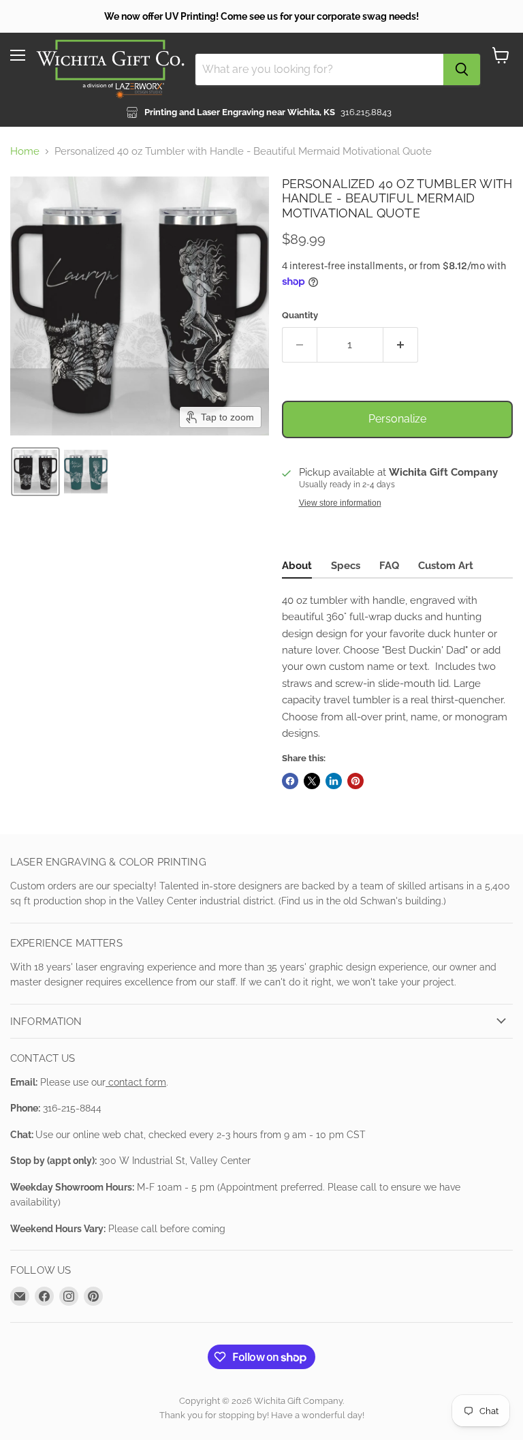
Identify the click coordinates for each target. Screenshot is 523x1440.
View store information (340, 503)
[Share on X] (312, 781)
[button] (35, 471)
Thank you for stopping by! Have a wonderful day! (261, 1415)
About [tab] (297, 566)
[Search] (461, 69)
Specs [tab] (345, 566)
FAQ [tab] (389, 566)
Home (24, 151)
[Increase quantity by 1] (400, 345)
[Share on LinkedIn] (334, 781)
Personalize (397, 418)
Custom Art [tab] (445, 566)
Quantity (300, 315)
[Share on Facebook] (290, 781)
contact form (136, 1082)
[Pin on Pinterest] (355, 781)
